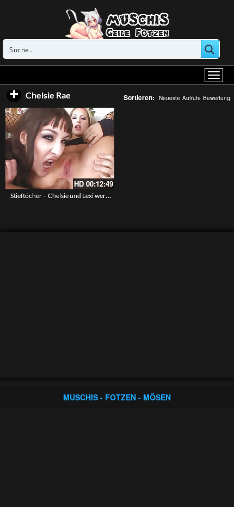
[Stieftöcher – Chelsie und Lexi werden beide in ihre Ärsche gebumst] (59, 148)
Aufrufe (191, 98)
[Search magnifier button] (210, 49)
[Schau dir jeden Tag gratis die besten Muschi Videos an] (117, 22)
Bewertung (216, 98)
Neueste (169, 98)
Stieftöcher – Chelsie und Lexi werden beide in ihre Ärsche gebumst (104, 195)
